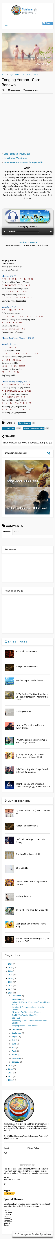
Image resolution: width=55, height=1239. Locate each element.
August (15, 1037)
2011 (10, 1080)
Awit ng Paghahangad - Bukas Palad (27, 508)
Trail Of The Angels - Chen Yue (25, 1015)
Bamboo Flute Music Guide (28, 854)
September (17, 1033)
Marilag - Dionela (23, 711)
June (14, 1044)
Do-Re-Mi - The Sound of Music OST (32, 910)
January (16, 1062)
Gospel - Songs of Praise (31, 75)
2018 (10, 986)
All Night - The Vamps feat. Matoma (26, 1012)
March (15, 1055)
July (14, 1040)
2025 (10, 968)
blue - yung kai (22, 868)
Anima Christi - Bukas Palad (22, 480)
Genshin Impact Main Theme (29, 680)
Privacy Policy (33, 1148)
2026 (10, 964)
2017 (10, 989)
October (15, 1029)
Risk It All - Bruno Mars (26, 651)
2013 (10, 1073)
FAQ (5, 1153)
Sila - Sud (16, 1018)
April (14, 1051)
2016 (10, 993)
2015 (10, 1066)
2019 (10, 982)
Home (4, 75)
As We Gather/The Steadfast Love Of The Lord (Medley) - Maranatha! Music (32, 697)
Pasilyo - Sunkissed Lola (27, 666)
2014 (10, 1069)
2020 (10, 978)
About (6, 1148)
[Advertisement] (27, 123)
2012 (10, 1076)
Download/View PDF (27, 242)
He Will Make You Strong (15, 158)
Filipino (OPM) (14, 75)
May (14, 1047)
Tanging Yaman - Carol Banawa (25, 1026)
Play (4, 232)
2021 (10, 975)
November (17, 999)
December (17, 996)
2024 (10, 971)
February (16, 1058)
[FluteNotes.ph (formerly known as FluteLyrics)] (18, 13)
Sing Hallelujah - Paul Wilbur (17, 154)
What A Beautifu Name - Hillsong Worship (23, 162)
